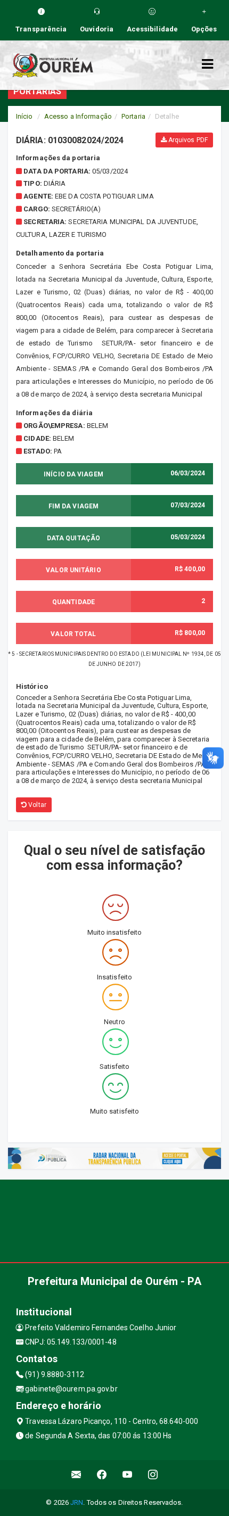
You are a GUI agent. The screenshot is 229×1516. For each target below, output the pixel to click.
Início (24, 116)
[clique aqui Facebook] (102, 1474)
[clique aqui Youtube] (127, 1474)
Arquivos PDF (187, 140)
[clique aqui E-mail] (76, 1474)
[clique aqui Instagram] (153, 1474)
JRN (76, 1502)
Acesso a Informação (78, 116)
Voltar (36, 805)
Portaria (133, 116)
